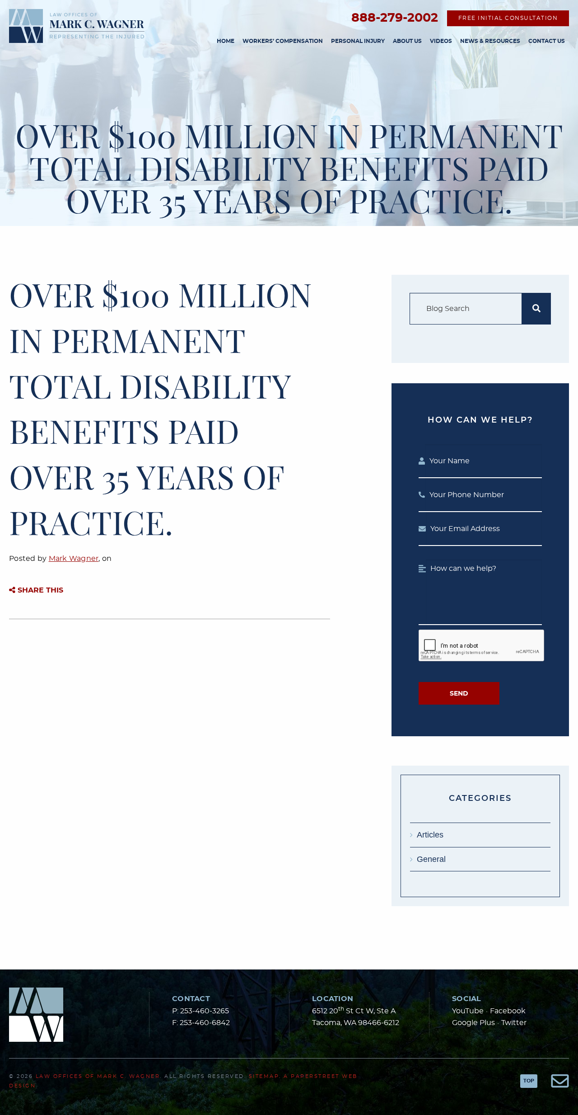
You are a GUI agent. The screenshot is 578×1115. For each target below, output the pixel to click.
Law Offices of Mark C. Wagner (98, 1076)
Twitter (514, 1022)
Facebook (508, 1011)
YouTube (468, 1011)
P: (200, 1011)
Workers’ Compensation (282, 41)
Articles (430, 834)
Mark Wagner (74, 558)
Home (225, 41)
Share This (39, 590)
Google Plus (473, 1022)
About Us (407, 41)
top (528, 1080)
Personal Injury (358, 41)
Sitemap (264, 1076)
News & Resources (490, 41)
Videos (441, 41)
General (431, 859)
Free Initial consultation (508, 18)
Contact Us (546, 41)
